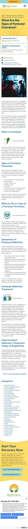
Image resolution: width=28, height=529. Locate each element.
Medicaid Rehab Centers (11, 408)
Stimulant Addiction (9, 425)
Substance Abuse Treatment (11, 426)
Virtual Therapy (8, 433)
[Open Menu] (25, 6)
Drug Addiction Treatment (11, 396)
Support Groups (8, 428)
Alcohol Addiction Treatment (12, 390)
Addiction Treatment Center (11, 386)
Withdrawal (7, 435)
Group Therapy (8, 403)
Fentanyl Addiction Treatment (14, 15)
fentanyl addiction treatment (15, 124)
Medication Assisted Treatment (12, 410)
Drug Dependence (9, 398)
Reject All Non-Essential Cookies (9, 517)
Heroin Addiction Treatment (11, 406)
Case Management (9, 393)
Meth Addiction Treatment (11, 413)
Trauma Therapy (8, 430)
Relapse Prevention (9, 421)
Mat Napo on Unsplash (19, 374)
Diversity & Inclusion (9, 395)
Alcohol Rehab (8, 391)
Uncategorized (8, 431)
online (17, 368)
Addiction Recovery (9, 385)
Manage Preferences (18, 514)
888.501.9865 (21, 126)
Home (3, 15)
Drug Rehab (7, 400)
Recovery (19, 64)
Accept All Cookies (5, 514)
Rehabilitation (8, 420)
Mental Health (8, 411)
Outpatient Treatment (10, 416)
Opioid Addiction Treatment (8, 64)
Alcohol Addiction (9, 388)
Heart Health (7, 405)
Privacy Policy (22, 518)
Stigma (6, 423)
